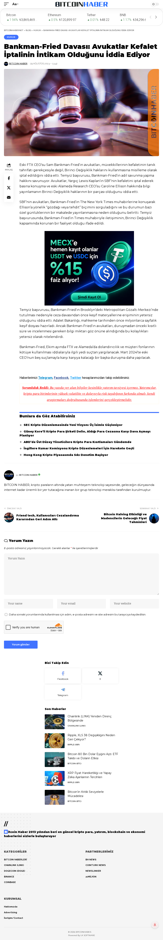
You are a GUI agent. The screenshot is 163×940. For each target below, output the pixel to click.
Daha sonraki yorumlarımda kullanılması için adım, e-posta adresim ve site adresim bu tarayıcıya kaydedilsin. (77, 614)
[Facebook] (63, 676)
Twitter (75, 378)
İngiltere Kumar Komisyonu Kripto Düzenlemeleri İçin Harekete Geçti (79, 448)
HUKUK (11, 37)
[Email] (9, 197)
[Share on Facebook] (9, 178)
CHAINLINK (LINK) (76, 726)
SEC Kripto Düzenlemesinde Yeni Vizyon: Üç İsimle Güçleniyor (73, 425)
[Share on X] (9, 187)
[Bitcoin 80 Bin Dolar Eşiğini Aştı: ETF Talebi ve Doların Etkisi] (55, 759)
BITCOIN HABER (18, 63)
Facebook (61, 378)
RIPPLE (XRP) (74, 745)
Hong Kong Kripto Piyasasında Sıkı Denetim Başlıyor (66, 455)
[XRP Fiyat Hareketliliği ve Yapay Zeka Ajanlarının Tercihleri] (55, 778)
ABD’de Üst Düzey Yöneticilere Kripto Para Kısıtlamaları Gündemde (77, 442)
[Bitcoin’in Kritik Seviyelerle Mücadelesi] (55, 797)
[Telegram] (63, 692)
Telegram (45, 378)
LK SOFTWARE (88, 935)
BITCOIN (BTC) (74, 763)
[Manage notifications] (155, 925)
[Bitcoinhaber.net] (82, 4)
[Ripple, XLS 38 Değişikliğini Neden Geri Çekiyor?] (55, 740)
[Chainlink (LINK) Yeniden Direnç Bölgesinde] (55, 721)
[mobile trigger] (7, 4)
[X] (100, 676)
